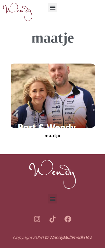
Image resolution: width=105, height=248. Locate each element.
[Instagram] (37, 219)
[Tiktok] (53, 219)
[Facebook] (68, 219)
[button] (52, 7)
